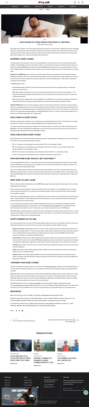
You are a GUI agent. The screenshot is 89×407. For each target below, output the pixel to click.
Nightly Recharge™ (51, 266)
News (48, 9)
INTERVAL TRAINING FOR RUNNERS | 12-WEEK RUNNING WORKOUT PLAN (43, 360)
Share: (12, 310)
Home (41, 9)
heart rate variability (35, 283)
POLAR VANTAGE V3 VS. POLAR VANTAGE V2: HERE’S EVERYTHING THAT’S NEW (20, 358)
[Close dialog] (37, 387)
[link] (19, 396)
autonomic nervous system (20, 285)
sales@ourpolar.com (49, 386)
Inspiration (15, 6)
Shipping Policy (28, 382)
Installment (73, 6)
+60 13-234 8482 (48, 384)
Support (50, 6)
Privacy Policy (28, 385)
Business (61, 6)
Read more (13, 363)
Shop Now (26, 6)
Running (36, 353)
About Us (7, 380)
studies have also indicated (52, 205)
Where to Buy (39, 6)
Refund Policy (28, 380)
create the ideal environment (20, 205)
